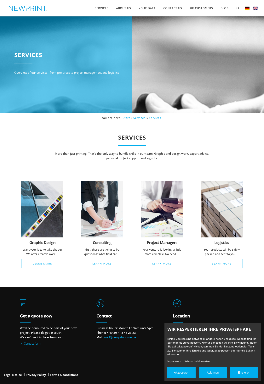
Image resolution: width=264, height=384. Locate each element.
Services (101, 8)
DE (247, 8)
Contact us (172, 8)
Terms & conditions (64, 375)
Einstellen (244, 372)
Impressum (174, 361)
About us (123, 8)
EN (255, 8)
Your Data (147, 8)
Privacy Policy (36, 375)
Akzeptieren (181, 372)
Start (126, 118)
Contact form (32, 343)
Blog (225, 8)
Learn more (42, 263)
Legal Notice (13, 375)
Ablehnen (213, 372)
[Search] (238, 8)
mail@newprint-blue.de (120, 337)
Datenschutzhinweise (197, 361)
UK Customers (201, 8)
